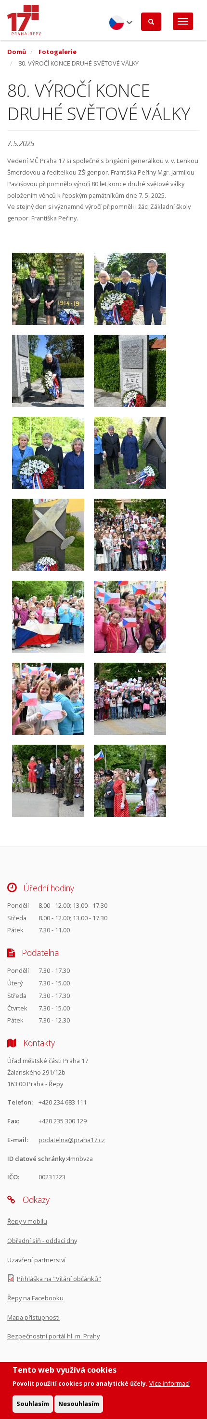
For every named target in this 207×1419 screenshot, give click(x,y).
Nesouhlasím (78, 1403)
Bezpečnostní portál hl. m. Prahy (53, 1336)
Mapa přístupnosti (33, 1317)
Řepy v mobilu (27, 1221)
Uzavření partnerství (36, 1259)
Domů (16, 51)
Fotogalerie (58, 51)
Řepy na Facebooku (35, 1298)
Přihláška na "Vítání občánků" (59, 1278)
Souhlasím (32, 1403)
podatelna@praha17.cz (72, 1139)
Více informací (169, 1383)
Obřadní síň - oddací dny (42, 1240)
